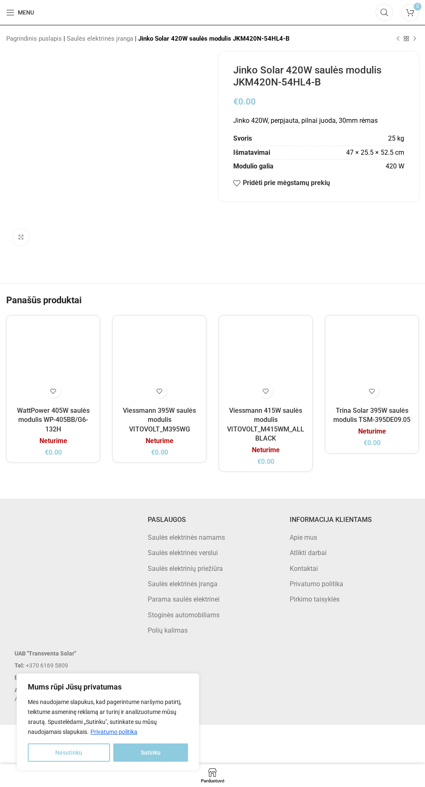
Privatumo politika (113, 732)
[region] (108, 721)
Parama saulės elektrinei (184, 599)
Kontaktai (304, 569)
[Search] (384, 12)
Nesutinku (68, 752)
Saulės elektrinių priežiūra (185, 569)
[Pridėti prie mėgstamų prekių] (53, 391)
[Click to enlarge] (20, 237)
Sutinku (151, 752)
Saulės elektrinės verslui (183, 553)
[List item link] (70, 665)
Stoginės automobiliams (184, 615)
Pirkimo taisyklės (315, 599)
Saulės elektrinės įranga (100, 38)
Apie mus (303, 537)
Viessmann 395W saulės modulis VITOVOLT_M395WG (159, 420)
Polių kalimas (168, 630)
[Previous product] (398, 38)
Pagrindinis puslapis (34, 38)
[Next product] (414, 38)
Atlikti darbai (308, 553)
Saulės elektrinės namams (186, 537)
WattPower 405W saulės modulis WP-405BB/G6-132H (53, 420)
